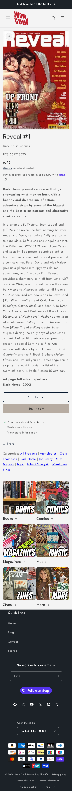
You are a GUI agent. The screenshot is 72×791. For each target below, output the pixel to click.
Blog (11, 632)
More (40, 605)
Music (41, 561)
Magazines (12, 561)
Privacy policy (59, 774)
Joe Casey (46, 459)
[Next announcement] (64, 4)
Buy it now (36, 408)
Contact (13, 642)
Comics (42, 518)
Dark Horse (28, 459)
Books (8, 518)
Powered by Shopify (37, 774)
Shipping (7, 167)
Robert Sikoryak (38, 464)
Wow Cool (20, 774)
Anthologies (48, 453)
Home (12, 623)
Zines (7, 605)
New (20, 464)
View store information (22, 432)
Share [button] (10, 444)
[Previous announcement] (7, 4)
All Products (28, 453)
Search (12, 651)
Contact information (48, 780)
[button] (8, 18)
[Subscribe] (57, 676)
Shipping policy (28, 786)
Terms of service (25, 780)
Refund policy (48, 786)
